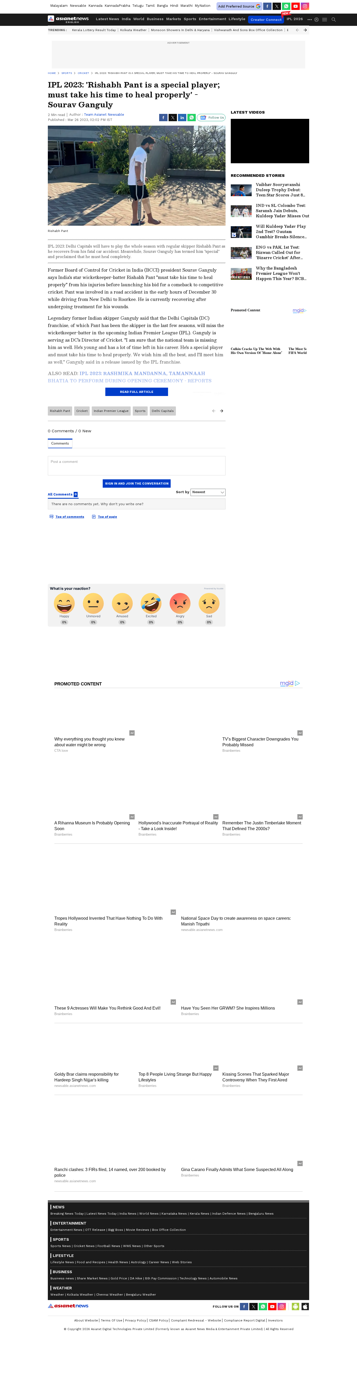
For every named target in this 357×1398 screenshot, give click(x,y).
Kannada (95, 6)
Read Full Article (136, 392)
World (138, 19)
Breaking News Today (67, 1202)
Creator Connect (266, 20)
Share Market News (92, 1267)
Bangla (162, 6)
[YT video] (295, 6)
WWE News (132, 1234)
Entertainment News (66, 1218)
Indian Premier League (111, 411)
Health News (118, 1251)
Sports (190, 19)
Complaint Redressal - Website (196, 1309)
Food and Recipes (91, 1251)
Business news (62, 1267)
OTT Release (95, 1218)
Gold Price (119, 1267)
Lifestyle (237, 19)
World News (149, 1202)
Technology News (193, 1267)
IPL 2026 (295, 19)
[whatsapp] (286, 6)
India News (127, 1202)
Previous (297, 30)
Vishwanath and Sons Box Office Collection (248, 30)
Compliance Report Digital (244, 1309)
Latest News (107, 19)
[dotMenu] (310, 19)
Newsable (78, 6)
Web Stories (182, 1251)
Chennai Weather (109, 1283)
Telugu (137, 6)
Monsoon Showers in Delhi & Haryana (180, 30)
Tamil (150, 6)
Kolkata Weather (133, 30)
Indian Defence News (229, 1202)
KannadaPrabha (117, 6)
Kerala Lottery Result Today (94, 30)
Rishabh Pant (60, 411)
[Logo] (70, 20)
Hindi (174, 6)
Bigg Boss (115, 1218)
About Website (86, 1309)
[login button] (317, 19)
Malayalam (59, 6)
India (126, 19)
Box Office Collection (169, 1218)
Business (155, 19)
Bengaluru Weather (141, 1283)
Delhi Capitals (163, 411)
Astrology (138, 1251)
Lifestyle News (62, 1251)
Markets (173, 19)
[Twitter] (277, 6)
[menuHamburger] (324, 19)
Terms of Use (111, 1309)
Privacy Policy (135, 1309)
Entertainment (212, 19)
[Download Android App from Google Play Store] (295, 1295)
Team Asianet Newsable (104, 114)
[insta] (305, 6)
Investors (275, 1309)
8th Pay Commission (161, 1267)
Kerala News (199, 1202)
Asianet (68, 1294)
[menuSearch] (334, 20)
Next (305, 30)
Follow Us (216, 117)
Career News (159, 1251)
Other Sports (154, 1234)
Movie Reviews (137, 1218)
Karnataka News (174, 1202)
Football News (108, 1234)
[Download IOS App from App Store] (305, 1295)
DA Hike (136, 1267)
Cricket (82, 411)
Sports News (60, 1234)
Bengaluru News (261, 1202)
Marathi (186, 6)
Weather (57, 1283)
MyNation (202, 6)
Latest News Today (102, 1202)
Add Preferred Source (236, 6)
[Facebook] (267, 6)
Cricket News (84, 1234)
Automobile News (224, 1267)
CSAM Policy (158, 1309)
